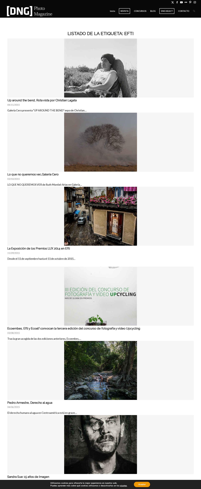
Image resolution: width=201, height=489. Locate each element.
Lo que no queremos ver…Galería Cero (33, 174)
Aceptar (142, 484)
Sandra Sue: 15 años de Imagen (28, 477)
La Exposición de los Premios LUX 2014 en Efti (38, 248)
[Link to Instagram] (195, 2)
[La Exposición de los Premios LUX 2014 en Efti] (100, 216)
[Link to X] (173, 2)
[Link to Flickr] (186, 2)
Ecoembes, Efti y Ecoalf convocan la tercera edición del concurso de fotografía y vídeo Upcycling (73, 328)
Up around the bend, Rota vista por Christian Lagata (42, 100)
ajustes (123, 485)
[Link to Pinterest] (190, 2)
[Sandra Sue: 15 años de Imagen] (100, 444)
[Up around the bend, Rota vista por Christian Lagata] (100, 68)
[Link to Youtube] (181, 2)
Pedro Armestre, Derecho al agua (29, 402)
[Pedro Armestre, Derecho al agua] (100, 370)
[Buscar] (194, 11)
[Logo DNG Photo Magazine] (29, 11)
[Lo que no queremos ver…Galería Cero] (100, 142)
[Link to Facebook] (177, 2)
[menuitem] (112, 11)
